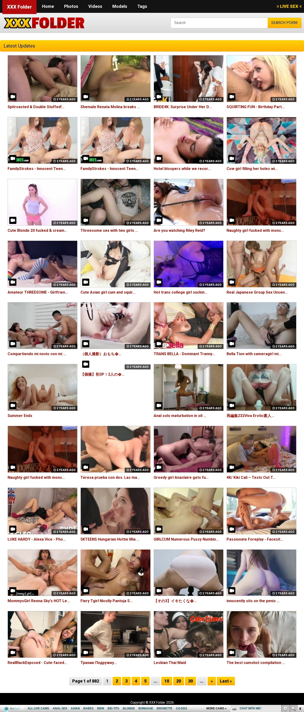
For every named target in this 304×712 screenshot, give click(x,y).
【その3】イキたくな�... (175, 601)
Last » (226, 680)
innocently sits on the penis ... (253, 601)
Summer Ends (20, 415)
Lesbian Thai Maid (170, 662)
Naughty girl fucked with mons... (255, 230)
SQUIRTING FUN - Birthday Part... (256, 107)
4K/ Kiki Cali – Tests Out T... (251, 477)
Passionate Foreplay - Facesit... (255, 539)
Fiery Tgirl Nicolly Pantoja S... (107, 601)
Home (48, 6)
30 (190, 680)
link (300, 638)
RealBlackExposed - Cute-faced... (37, 662)
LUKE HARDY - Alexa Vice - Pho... (37, 539)
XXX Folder (19, 7)
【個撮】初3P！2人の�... (102, 374)
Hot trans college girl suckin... (180, 292)
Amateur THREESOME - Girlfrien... (38, 292)
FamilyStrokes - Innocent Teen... (37, 168)
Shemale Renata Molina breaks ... (110, 107)
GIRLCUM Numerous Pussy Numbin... (186, 539)
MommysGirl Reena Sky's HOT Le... (39, 601)
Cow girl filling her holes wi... (252, 168)
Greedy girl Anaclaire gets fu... (181, 477)
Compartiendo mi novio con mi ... (37, 354)
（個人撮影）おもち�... (101, 354)
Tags (142, 6)
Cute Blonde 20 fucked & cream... (37, 230)
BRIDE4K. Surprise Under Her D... (183, 107)
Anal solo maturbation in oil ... (180, 415)
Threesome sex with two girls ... (109, 230)
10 (166, 680)
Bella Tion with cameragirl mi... (254, 354)
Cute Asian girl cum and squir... (108, 292)
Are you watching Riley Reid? (179, 230)
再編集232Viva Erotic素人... (250, 415)
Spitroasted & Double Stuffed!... (36, 107)
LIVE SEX (289, 6)
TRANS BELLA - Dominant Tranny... (184, 354)
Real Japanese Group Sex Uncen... (257, 292)
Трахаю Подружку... (99, 662)
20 (178, 680)
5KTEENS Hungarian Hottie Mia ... (110, 539)
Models (119, 6)
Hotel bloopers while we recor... (182, 168)
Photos (71, 6)
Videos (95, 6)
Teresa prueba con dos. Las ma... (110, 477)
